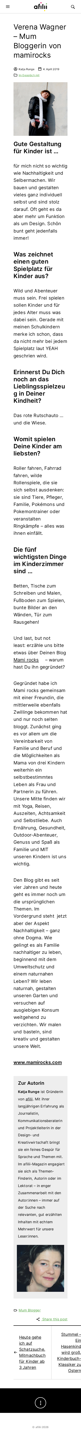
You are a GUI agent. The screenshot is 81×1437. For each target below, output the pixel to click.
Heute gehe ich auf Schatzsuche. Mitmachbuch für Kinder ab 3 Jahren (32, 1352)
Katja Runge (26, 69)
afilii (29, 1099)
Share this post (54, 1319)
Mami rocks (26, 660)
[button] (8, 6)
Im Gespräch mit (29, 75)
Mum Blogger (30, 1310)
